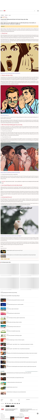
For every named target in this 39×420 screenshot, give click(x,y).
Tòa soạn (11, 399)
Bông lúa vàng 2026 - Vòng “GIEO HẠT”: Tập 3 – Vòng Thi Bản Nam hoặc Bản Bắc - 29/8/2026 (20, 344)
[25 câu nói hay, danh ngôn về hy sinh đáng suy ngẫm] (3, 335)
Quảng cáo (2, 399)
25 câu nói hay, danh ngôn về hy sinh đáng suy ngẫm (14, 335)
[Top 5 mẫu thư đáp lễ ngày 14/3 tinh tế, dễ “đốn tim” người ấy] (3, 340)
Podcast (7, 365)
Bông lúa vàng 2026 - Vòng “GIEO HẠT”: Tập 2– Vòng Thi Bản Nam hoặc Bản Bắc (18, 348)
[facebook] (6, 403)
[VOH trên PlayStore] (12, 406)
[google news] (14, 403)
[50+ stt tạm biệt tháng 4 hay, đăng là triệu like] (3, 313)
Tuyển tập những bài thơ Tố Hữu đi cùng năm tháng (9, 292)
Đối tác (1, 400)
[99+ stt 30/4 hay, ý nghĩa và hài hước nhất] (3, 309)
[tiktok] (9, 403)
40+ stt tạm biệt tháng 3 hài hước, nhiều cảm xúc (14, 326)
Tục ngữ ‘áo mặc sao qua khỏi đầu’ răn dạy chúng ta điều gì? (10, 295)
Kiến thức (3, 15)
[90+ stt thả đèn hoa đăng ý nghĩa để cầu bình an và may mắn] (3, 300)
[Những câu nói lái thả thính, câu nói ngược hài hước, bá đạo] (3, 378)
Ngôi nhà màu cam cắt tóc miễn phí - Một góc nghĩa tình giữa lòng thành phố (18, 357)
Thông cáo (11, 400)
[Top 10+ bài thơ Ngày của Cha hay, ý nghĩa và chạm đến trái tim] (3, 317)
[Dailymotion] (19, 403)
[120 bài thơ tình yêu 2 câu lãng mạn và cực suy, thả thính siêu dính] (3, 393)
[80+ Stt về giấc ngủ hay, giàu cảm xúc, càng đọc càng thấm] (3, 304)
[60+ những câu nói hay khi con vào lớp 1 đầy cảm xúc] (3, 383)
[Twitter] (17, 403)
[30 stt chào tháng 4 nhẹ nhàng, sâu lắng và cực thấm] (3, 322)
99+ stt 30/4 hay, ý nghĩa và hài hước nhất (12, 308)
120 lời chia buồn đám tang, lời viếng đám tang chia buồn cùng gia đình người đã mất (19, 372)
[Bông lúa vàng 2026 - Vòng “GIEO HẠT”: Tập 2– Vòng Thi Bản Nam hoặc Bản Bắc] (3, 348)
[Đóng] (28, 416)
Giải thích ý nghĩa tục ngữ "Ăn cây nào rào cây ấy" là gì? (15, 250)
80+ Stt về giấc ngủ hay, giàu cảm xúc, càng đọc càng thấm (15, 304)
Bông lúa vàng (8, 347)
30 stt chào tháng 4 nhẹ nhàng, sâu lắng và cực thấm (14, 322)
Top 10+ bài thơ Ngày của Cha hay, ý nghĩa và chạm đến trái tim (16, 317)
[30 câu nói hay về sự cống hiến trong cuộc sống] (3, 331)
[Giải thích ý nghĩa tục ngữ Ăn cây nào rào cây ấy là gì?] (3, 251)
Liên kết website (28, 399)
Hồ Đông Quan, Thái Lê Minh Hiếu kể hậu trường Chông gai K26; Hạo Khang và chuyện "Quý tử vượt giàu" (22, 353)
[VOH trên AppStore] (7, 406)
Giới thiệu (2, 413)
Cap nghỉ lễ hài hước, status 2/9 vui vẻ (12, 387)
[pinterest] (11, 403)
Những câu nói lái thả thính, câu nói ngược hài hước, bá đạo (15, 377)
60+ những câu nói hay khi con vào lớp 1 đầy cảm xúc (14, 382)
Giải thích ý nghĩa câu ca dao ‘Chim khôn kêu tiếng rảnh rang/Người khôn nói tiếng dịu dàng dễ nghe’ (21, 254)
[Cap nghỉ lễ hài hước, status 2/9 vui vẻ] (3, 388)
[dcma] (16, 403)
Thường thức (6, 15)
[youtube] (7, 403)
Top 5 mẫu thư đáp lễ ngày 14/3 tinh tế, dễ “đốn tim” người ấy (15, 339)
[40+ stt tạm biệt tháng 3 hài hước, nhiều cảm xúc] (3, 326)
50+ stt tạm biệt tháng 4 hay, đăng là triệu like (13, 313)
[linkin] (12, 403)
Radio (7, 356)
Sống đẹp (10, 15)
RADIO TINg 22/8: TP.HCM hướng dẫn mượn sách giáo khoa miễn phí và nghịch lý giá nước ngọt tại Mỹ (21, 366)
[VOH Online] (4, 11)
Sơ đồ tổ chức (21, 413)
